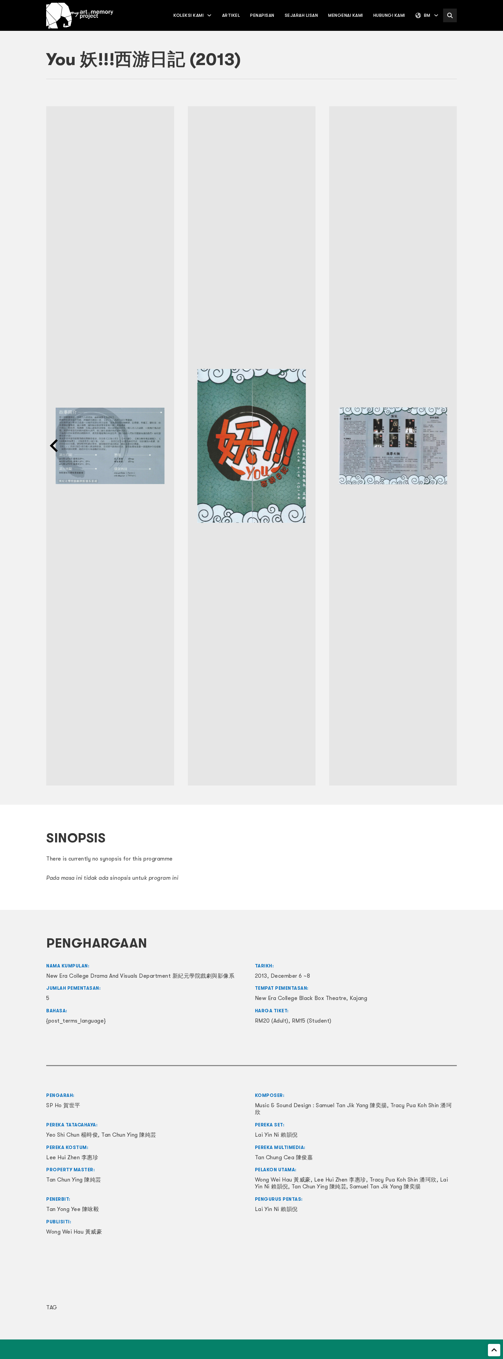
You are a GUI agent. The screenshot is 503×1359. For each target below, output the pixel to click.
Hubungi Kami (389, 15)
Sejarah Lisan (301, 15)
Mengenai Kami (345, 15)
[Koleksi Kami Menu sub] (209, 15)
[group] (110, 446)
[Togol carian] (450, 15)
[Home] (79, 15)
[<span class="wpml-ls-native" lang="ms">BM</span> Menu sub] (436, 15)
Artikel (231, 15)
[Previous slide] (54, 445)
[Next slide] (448, 445)
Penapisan (262, 15)
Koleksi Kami (188, 15)
